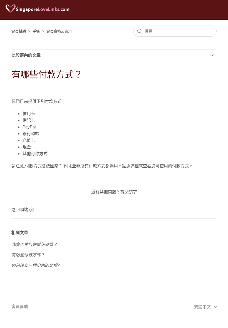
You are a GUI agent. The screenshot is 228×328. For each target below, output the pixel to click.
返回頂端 (19, 209)
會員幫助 (18, 31)
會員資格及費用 (59, 31)
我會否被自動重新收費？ (34, 244)
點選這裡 (130, 165)
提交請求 (128, 191)
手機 (36, 31)
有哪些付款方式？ (28, 254)
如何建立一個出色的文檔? (35, 265)
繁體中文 (203, 306)
